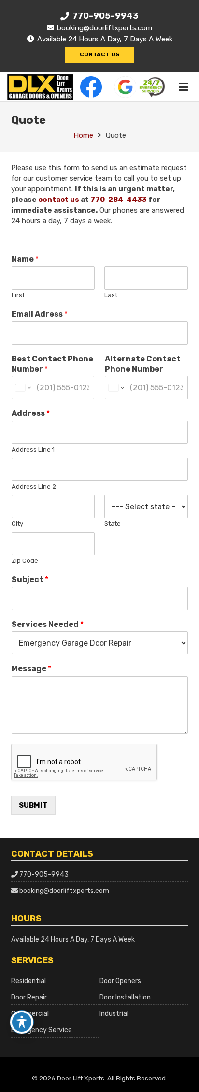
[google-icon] (125, 87)
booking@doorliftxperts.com (64, 891)
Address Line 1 (33, 449)
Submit (33, 805)
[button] (183, 87)
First (18, 295)
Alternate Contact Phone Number (143, 363)
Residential (28, 981)
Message (31, 668)
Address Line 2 (34, 486)
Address (31, 413)
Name (25, 259)
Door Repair (29, 997)
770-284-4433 (118, 199)
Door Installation (125, 997)
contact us (58, 199)
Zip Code (25, 560)
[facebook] (91, 87)
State (112, 523)
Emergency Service (41, 1030)
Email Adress (40, 314)
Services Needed (48, 624)
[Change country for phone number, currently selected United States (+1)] (22, 387)
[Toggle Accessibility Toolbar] (21, 1022)
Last (110, 295)
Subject (30, 579)
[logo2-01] (40, 87)
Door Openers (120, 981)
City (17, 523)
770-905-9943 (44, 874)
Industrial (114, 1014)
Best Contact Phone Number (52, 363)
